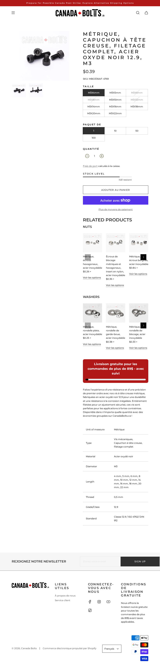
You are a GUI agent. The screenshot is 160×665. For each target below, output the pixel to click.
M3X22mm (115, 113)
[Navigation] (13, 12)
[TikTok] (90, 610)
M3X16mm (115, 106)
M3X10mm (115, 99)
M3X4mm (94, 92)
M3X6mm (137, 92)
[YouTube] (108, 601)
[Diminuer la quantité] (87, 156)
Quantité (91, 148)
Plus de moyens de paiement (116, 209)
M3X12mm (137, 99)
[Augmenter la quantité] (101, 156)
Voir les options (92, 277)
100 (94, 137)
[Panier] (146, 12)
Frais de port (90, 166)
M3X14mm (93, 106)
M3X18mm (137, 106)
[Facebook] (90, 601)
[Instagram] (99, 601)
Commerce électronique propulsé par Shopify (69, 648)
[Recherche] (137, 12)
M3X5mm (115, 92)
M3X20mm (93, 113)
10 (115, 130)
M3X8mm (94, 99)
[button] (143, 257)
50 (136, 130)
